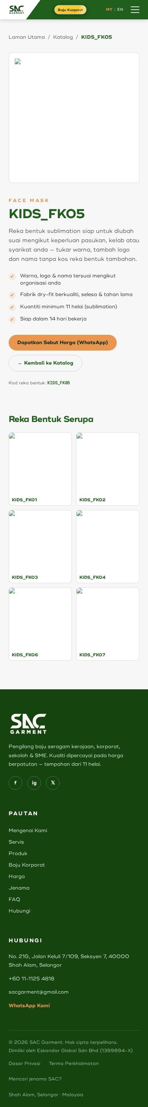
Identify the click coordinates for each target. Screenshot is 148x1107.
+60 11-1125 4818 (31, 979)
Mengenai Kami (28, 830)
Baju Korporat (70, 10)
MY (109, 9)
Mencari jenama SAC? (35, 1079)
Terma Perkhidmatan (74, 1063)
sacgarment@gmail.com (39, 992)
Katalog (63, 37)
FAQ (14, 899)
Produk (18, 853)
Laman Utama (27, 37)
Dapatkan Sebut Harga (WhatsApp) (62, 342)
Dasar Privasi (24, 1063)
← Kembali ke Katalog (45, 363)
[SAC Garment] (20, 9)
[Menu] (135, 10)
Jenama (19, 888)
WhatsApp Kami (29, 1006)
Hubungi (19, 911)
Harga (17, 876)
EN (120, 9)
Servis (16, 842)
